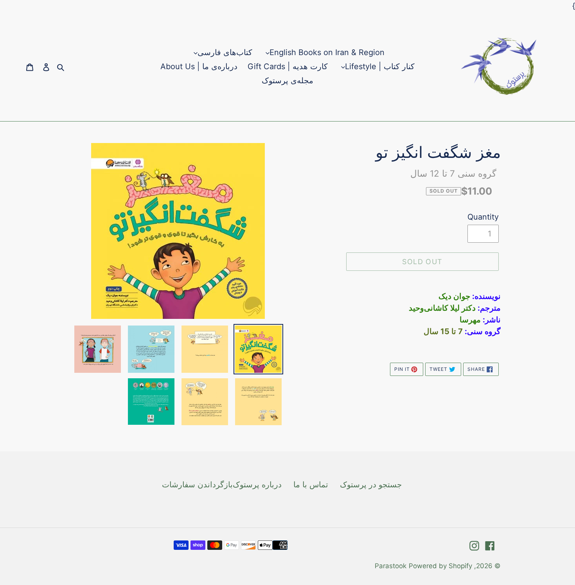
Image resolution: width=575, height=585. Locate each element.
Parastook (390, 566)
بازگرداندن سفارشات (197, 484)
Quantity (483, 217)
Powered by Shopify (440, 566)
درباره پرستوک (257, 484)
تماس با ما (310, 484)
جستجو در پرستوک (371, 484)
